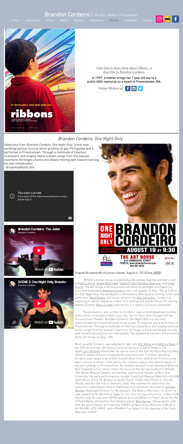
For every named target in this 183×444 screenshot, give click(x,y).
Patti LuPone (87, 284)
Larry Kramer (91, 351)
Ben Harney (143, 401)
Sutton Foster (128, 284)
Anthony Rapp (166, 344)
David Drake (97, 298)
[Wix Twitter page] (140, 88)
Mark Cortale (104, 305)
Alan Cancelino (146, 298)
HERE (156, 273)
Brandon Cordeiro (114, 291)
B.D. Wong (144, 344)
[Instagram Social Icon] (159, 19)
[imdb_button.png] (167, 19)
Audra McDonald (107, 284)
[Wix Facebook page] (175, 19)
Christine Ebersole (149, 284)
